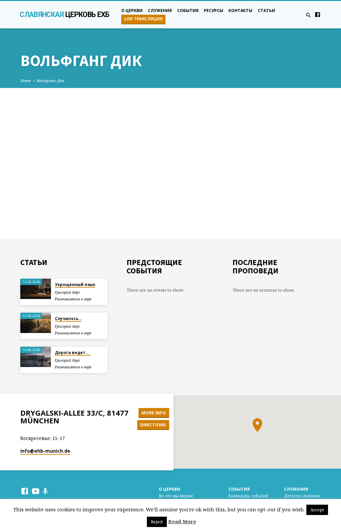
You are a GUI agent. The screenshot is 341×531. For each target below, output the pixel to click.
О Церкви (169, 489)
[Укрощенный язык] (35, 289)
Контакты (240, 10)
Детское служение (302, 495)
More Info (154, 413)
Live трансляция (143, 19)
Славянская (64, 14)
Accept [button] (317, 510)
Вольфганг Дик (51, 80)
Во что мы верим (176, 495)
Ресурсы (213, 10)
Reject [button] (157, 522)
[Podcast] (45, 491)
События (187, 10)
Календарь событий (248, 495)
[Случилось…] (35, 323)
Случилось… (68, 318)
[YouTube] (35, 491)
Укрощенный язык (75, 284)
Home (26, 80)
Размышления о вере (73, 298)
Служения (160, 10)
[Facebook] (317, 14)
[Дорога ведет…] (35, 357)
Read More (182, 521)
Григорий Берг (67, 292)
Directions (153, 425)
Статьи (266, 10)
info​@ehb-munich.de (45, 451)
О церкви (132, 10)
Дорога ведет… (73, 352)
